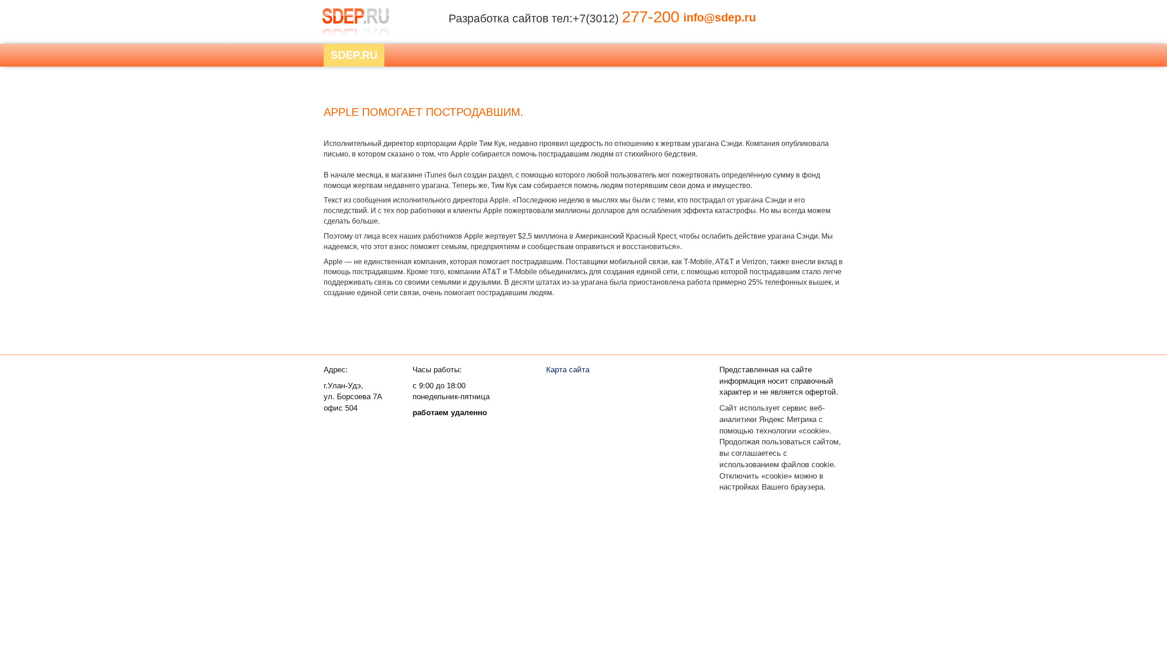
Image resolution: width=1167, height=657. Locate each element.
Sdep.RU (353, 55)
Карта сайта (567, 369)
